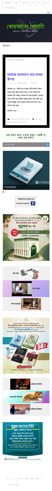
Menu (6, 45)
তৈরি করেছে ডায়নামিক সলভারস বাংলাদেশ (31, 485)
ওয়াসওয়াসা (38, 119)
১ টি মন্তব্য (33, 83)
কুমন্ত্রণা (9, 122)
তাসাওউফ (13, 119)
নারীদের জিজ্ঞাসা (36, 409)
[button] (3, 191)
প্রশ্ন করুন (25, 3)
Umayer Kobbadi (23, 203)
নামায (18, 119)
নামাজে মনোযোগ (21, 122)
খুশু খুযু (14, 122)
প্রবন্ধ (16, 3)
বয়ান (45, 3)
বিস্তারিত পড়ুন (13, 111)
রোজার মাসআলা (36, 384)
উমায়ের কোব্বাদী (22, 83)
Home (7, 3)
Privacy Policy (26, 487)
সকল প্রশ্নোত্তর (10, 8)
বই (33, 3)
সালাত (22, 119)
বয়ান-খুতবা (36, 288)
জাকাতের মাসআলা (16, 397)
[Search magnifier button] (47, 144)
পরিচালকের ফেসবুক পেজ (26, 199)
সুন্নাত (27, 119)
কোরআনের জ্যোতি (25, 26)
